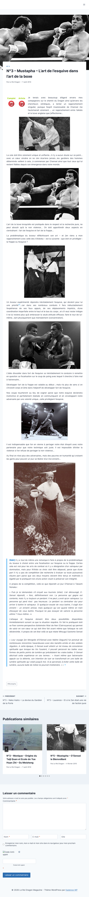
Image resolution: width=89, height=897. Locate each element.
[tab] (39, 776)
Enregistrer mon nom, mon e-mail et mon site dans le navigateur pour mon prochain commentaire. (40, 844)
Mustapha (12, 684)
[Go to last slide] (6, 749)
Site (63, 837)
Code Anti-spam (19, 865)
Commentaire (10, 801)
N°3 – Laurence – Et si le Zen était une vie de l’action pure (66, 699)
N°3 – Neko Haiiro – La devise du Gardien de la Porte (22, 699)
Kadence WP (72, 890)
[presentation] (22, 737)
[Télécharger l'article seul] (22, 106)
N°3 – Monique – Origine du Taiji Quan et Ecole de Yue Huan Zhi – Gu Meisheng (21, 759)
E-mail (36, 837)
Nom (7, 837)
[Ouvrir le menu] (84, 4)
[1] (19, 305)
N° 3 (8, 66)
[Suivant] (82, 749)
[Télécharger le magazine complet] (11, 106)
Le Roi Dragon (14, 82)
